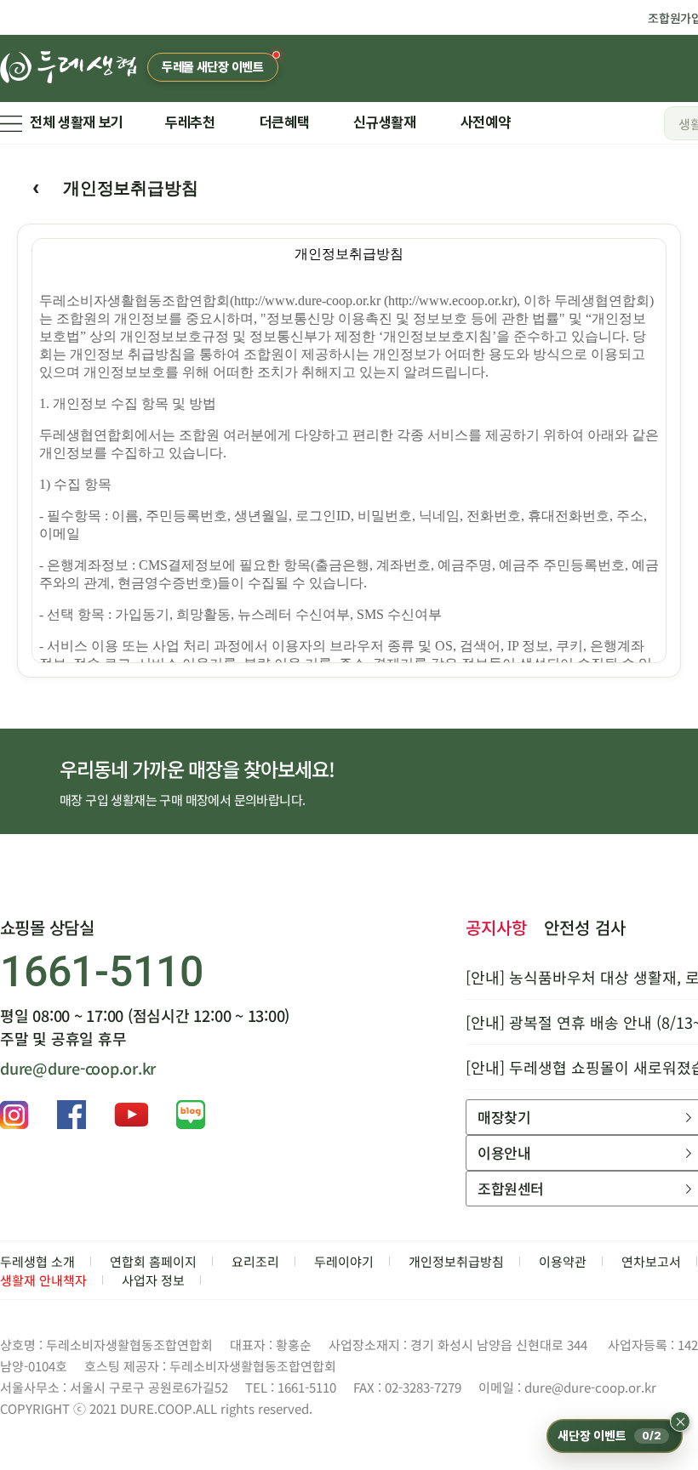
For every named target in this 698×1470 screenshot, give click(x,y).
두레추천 (190, 122)
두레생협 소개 (37, 1261)
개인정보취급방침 (456, 1261)
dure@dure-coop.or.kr (78, 1068)
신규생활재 (384, 122)
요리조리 (255, 1261)
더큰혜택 (285, 122)
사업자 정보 (153, 1280)
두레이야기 (344, 1261)
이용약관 (562, 1261)
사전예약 (486, 122)
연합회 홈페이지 (153, 1261)
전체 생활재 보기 (76, 122)
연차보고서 (651, 1261)
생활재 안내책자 (43, 1280)
